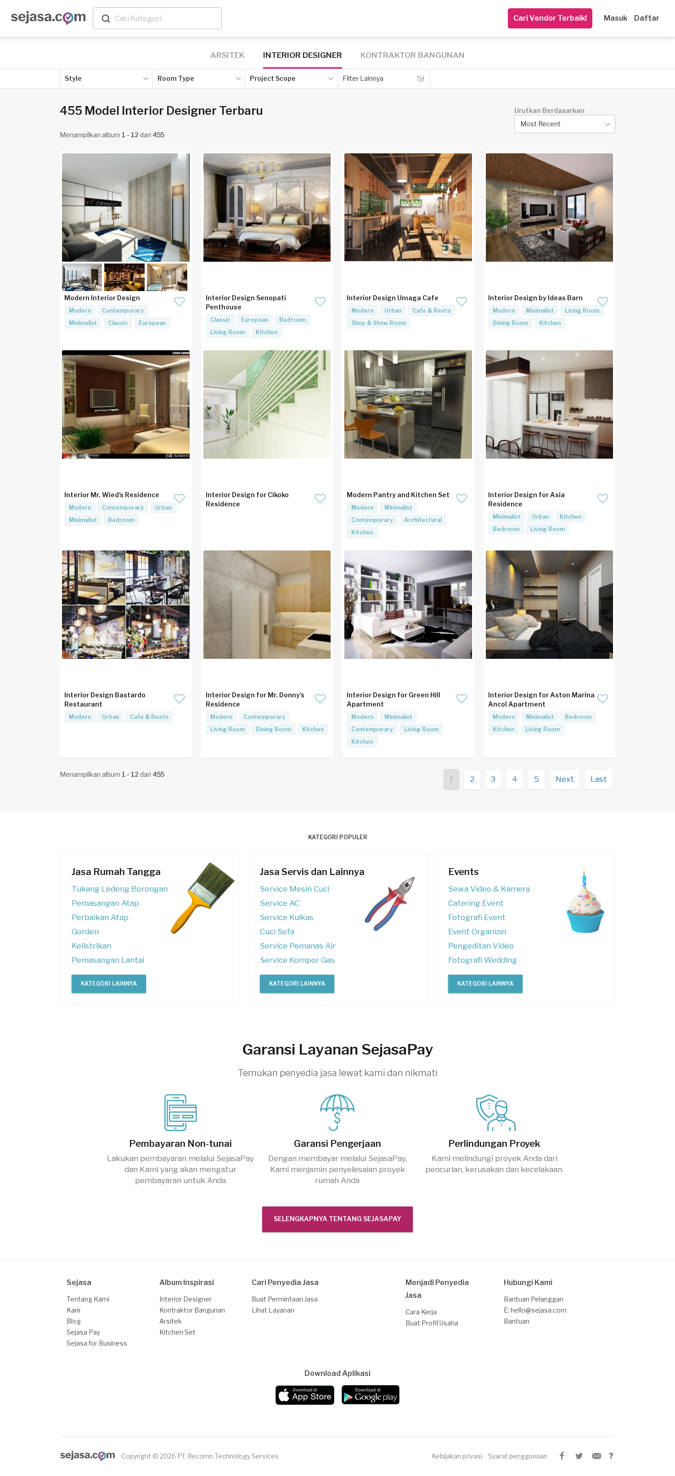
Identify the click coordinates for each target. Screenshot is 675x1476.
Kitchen (266, 332)
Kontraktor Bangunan (412, 55)
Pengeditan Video (481, 945)
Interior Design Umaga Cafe (393, 298)
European (152, 323)
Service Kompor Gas (297, 960)
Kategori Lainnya (109, 983)
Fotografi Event (477, 917)
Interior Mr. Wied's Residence (111, 495)
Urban (392, 310)
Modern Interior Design (102, 298)
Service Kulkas (287, 917)
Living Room (227, 332)
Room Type (176, 78)
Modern (80, 310)
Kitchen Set (177, 1332)
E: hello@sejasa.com (535, 1310)
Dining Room (510, 323)
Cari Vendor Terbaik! (550, 18)
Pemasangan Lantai (108, 960)
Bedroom (292, 319)
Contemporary (123, 310)
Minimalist (83, 323)
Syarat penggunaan (517, 1456)
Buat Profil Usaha (431, 1323)
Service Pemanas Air (298, 945)
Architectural (423, 519)
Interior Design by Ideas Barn (535, 298)
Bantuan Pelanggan (533, 1299)
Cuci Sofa (277, 931)
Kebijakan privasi (457, 1456)
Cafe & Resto (431, 310)
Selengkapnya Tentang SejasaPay (337, 1219)
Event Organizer (477, 931)
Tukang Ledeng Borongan (120, 888)
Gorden (85, 931)
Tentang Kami (88, 1299)
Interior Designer (302, 55)
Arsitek (227, 55)
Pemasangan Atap (105, 903)
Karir (74, 1310)
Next (565, 779)
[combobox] (166, 18)
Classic (118, 323)
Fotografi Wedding (482, 960)
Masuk (615, 18)
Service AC (279, 903)
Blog (74, 1321)
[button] (564, 124)
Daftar (646, 18)
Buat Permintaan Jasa (285, 1299)
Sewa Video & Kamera (489, 888)
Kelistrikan (91, 945)
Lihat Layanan (273, 1310)
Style (73, 78)
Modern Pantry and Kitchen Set (398, 495)
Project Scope (273, 78)
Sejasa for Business (97, 1343)
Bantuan (516, 1321)
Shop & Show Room (378, 323)
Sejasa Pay (83, 1332)
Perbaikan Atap (100, 917)
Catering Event (476, 903)
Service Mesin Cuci (294, 888)
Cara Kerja (421, 1312)
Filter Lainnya (363, 78)
